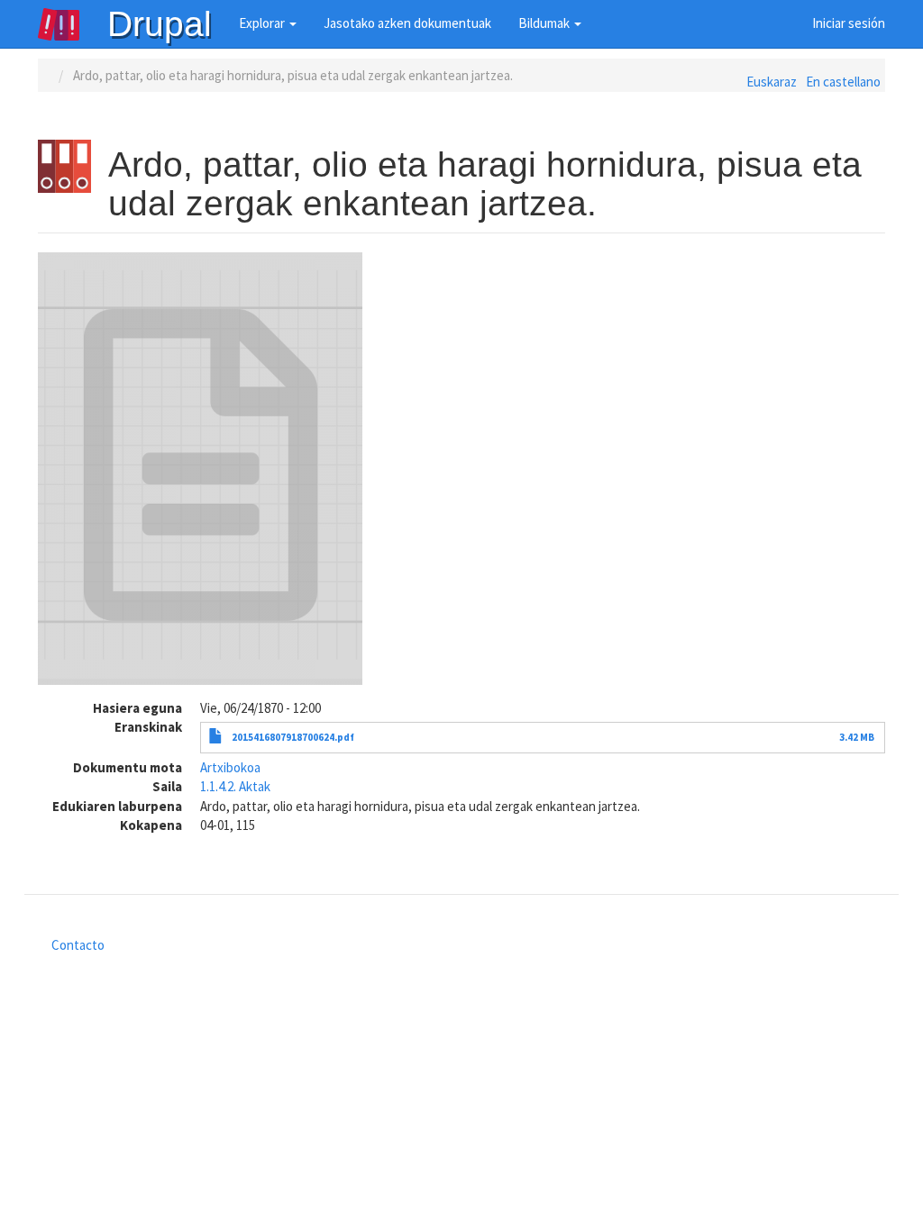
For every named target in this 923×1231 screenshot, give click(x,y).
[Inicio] (72, 24)
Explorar (263, 23)
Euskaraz (771, 81)
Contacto (78, 944)
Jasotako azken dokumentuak (407, 23)
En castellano (843, 81)
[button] (200, 468)
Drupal (159, 24)
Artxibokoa (230, 767)
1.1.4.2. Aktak (235, 786)
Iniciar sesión (848, 23)
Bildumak (545, 23)
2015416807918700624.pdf (293, 737)
